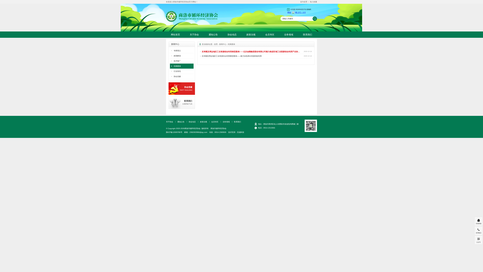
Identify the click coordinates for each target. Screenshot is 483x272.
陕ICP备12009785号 (174, 132)
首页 (216, 44)
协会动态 (232, 34)
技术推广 (177, 61)
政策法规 (250, 34)
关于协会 (194, 34)
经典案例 (177, 66)
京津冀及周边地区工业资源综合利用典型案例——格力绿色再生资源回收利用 (232, 56)
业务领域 (288, 34)
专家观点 (177, 51)
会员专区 (269, 34)
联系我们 (307, 34)
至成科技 (240, 132)
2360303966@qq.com (198, 132)
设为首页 (303, 2)
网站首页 (175, 34)
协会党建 (177, 76)
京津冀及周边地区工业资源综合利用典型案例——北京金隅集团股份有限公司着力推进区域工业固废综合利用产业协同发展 (251, 51)
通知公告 (213, 34)
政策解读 (177, 56)
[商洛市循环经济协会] (192, 16)
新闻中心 (222, 44)
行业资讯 (177, 71)
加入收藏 (313, 2)
